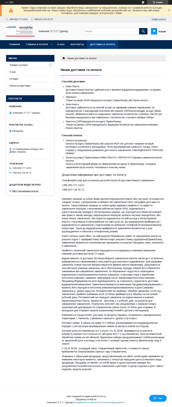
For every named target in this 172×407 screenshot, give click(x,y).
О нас (61, 44)
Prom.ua (102, 396)
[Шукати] (143, 31)
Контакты (77, 44)
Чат (160, 398)
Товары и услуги (37, 44)
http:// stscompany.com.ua (25, 191)
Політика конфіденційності (112, 402)
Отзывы (13, 78)
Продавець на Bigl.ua (86, 399)
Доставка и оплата (102, 44)
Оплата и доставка (20, 85)
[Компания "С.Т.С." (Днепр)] (20, 35)
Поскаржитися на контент (86, 402)
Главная (14, 44)
